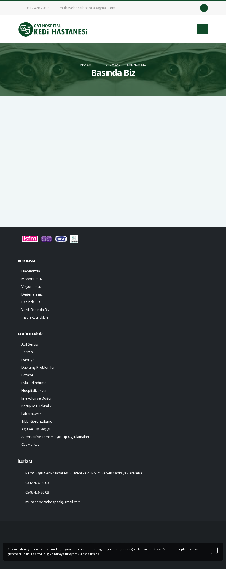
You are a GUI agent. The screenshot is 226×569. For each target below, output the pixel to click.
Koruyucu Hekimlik (36, 406)
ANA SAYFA (88, 64)
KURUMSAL (111, 64)
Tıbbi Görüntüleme (36, 421)
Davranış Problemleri (38, 367)
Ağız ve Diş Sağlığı (35, 429)
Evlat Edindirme (34, 383)
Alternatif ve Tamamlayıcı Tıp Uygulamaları (55, 436)
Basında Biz (136, 64)
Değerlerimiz (32, 294)
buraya (59, 554)
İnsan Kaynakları (34, 317)
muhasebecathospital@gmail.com (87, 8)
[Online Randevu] (204, 8)
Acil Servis (29, 344)
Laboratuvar (31, 413)
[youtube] (195, 8)
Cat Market (30, 444)
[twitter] (187, 8)
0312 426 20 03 (37, 8)
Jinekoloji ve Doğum (37, 398)
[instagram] (179, 8)
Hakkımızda (30, 271)
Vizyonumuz (31, 286)
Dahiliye (27, 359)
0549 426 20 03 (37, 492)
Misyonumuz (32, 279)
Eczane (27, 375)
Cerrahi (27, 352)
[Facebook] (171, 8)
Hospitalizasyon (34, 390)
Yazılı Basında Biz (35, 309)
